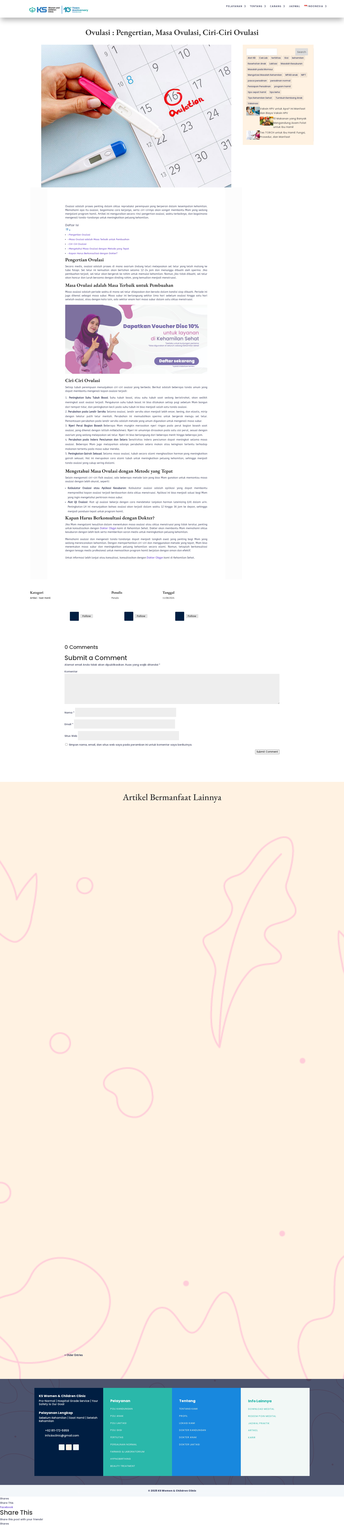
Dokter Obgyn (108, 528)
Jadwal (294, 6)
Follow (86, 616)
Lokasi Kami (187, 1423)
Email (68, 724)
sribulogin (77, 962)
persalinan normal (280, 80)
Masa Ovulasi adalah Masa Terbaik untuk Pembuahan (99, 239)
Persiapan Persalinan (259, 86)
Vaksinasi (253, 103)
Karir (251, 1437)
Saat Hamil (45, 598)
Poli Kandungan (121, 1408)
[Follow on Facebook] (74, 616)
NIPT (303, 74)
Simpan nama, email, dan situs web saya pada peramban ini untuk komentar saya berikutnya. (130, 744)
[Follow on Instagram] (128, 616)
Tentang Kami (188, 1408)
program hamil (282, 86)
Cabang (275, 6)
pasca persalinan (257, 80)
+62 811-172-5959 (57, 1430)
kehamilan (298, 57)
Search (301, 52)
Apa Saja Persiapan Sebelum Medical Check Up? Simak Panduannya (115, 1315)
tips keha (275, 92)
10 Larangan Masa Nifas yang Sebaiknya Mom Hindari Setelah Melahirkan (120, 1136)
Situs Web (70, 736)
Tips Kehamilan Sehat (260, 97)
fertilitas (276, 57)
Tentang (256, 6)
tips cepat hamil (257, 92)
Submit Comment (267, 751)
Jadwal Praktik (259, 1423)
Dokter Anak (188, 1437)
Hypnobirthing (120, 1459)
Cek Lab (263, 57)
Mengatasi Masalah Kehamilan (265, 74)
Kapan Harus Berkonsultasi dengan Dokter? (93, 253)
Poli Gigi (116, 1430)
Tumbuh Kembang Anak (289, 97)
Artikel (33, 598)
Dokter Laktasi (189, 1444)
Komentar (71, 671)
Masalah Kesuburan (291, 63)
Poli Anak (117, 1416)
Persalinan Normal (123, 1444)
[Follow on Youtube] (179, 616)
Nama (69, 712)
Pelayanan (234, 6)
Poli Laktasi (118, 1423)
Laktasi (273, 63)
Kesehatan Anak (257, 63)
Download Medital (261, 1409)
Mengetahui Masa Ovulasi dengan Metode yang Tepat (99, 248)
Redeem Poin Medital (262, 1416)
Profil (183, 1416)
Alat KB (251, 57)
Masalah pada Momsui (260, 69)
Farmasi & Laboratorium (127, 1451)
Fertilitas (116, 1437)
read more (77, 977)
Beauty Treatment (122, 1466)
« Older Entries (73, 1355)
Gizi (286, 57)
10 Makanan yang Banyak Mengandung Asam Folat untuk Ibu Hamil (289, 123)
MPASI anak (291, 74)
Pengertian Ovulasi (79, 234)
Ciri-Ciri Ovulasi (77, 244)
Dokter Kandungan (192, 1430)
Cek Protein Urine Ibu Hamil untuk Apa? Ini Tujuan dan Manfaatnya (117, 956)
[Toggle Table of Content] (68, 230)
